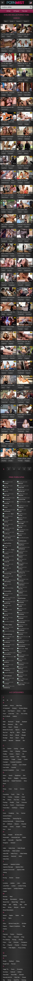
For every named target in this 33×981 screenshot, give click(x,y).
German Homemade (8, 821)
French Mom (6, 807)
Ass (18, 713)
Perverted (16, 937)
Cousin (25, 759)
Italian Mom (6, 859)
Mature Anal (6, 902)
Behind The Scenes (8, 729)
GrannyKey (6, 557)
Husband (13, 842)
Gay (17, 813)
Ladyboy (12, 883)
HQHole (20, 576)
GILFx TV (5, 619)
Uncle (25, 36)
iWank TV (5, 487)
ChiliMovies (21, 507)
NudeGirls (20, 676)
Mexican (23, 902)
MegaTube (21, 299)
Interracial (13, 856)
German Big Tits (17, 818)
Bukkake (18, 740)
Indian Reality (23, 853)
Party (4, 937)
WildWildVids (6, 687)
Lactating (5, 883)
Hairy (4, 834)
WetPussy (20, 668)
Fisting (23, 799)
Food (17, 802)
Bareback (24, 721)
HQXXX (20, 535)
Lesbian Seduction (18, 888)
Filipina (9, 799)
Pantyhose (19, 934)
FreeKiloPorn (21, 642)
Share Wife (14, 974)
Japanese (5, 864)
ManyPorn (20, 626)
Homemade (6, 837)
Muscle (23, 907)
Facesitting (6, 794)
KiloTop (5, 547)
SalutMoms (6, 662)
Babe (27, 446)
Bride (26, 80)
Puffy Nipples (12, 947)
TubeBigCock (6, 670)
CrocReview (6, 679)
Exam (15, 789)
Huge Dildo (19, 840)
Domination (24, 778)
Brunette (11, 740)
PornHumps (21, 580)
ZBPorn (20, 80)
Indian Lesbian (16, 850)
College (11, 226)
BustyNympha (21, 622)
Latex (18, 883)
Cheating (17, 751)
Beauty (16, 727)
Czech (23, 770)
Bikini (18, 732)
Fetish (23, 797)
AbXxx (20, 95)
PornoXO (20, 109)
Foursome (24, 802)
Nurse (9, 95)
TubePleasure (6, 511)
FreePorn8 (20, 197)
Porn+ (12, 549)
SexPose (20, 568)
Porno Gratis (6, 638)
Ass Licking (24, 713)
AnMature (20, 557)
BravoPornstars (22, 598)
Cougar (13, 759)
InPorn (3, 139)
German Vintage (20, 821)
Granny (12, 256)
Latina (24, 883)
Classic (18, 754)
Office (4, 923)
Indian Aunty (12, 848)
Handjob (10, 834)
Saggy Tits (5, 969)
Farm (18, 794)
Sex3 (12, 513)
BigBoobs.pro (21, 491)
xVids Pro (20, 588)
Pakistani (5, 934)
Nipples (11, 915)
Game (4, 813)
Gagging (27, 358)
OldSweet (5, 595)
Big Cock (5, 732)
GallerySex (20, 495)
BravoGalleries (21, 646)
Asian (4, 713)
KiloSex (5, 585)
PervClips (4, 51)
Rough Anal (6, 964)
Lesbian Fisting (22, 885)
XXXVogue (4, 431)
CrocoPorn (6, 666)
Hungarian (5, 842)
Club (18, 756)
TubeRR (20, 606)
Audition (15, 716)
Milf (10, 904)
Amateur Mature (23, 708)
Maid (11, 896)
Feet (4, 797)
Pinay (22, 937)
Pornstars (16, 942)
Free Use (5, 805)
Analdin (20, 226)
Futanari (22, 807)
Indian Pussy (14, 853)
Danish (10, 775)
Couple (19, 759)
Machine (5, 896)
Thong (28, 51)
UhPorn (19, 652)
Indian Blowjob (21, 848)
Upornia (4, 373)
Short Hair (17, 977)
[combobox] (16, 7)
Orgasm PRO (21, 684)
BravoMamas (6, 642)
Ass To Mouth (6, 716)
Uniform (27, 285)
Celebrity (5, 751)
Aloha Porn (6, 628)
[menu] (2, 3)
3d (7, 700)
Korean (17, 877)
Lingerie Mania (7, 537)
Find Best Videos (7, 624)
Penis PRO (20, 680)
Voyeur (10, 168)
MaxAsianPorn (7, 654)
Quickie (5, 955)
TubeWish (20, 592)
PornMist (15, 2)
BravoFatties (21, 656)
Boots (11, 737)
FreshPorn (6, 553)
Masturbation (13, 899)
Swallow (10, 373)
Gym (4, 829)
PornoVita (5, 517)
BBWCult (20, 519)
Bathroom (10, 724)
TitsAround (20, 618)
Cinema (11, 754)
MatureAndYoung (7, 634)
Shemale (21, 974)
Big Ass (18, 729)
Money (26, 153)
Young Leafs (21, 487)
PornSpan (5, 483)
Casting (26, 168)
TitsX (26, 648)
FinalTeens (6, 577)
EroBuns (20, 610)
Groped (18, 826)
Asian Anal (11, 713)
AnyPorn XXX (6, 599)
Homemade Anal (15, 837)
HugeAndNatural (7, 675)
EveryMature (21, 630)
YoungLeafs (6, 561)
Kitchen (11, 877)
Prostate (17, 945)
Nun (22, 915)
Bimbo (24, 732)
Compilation (6, 759)
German (23, 813)
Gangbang (28, 109)
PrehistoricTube (7, 573)
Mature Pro (6, 650)
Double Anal (6, 781)
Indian (4, 848)
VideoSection (5, 124)
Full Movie (14, 807)
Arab (24, 711)
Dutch (4, 783)
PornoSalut (6, 683)
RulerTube (5, 525)
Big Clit (24, 729)
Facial (26, 241)
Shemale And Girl (7, 977)
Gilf (4, 824)
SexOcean (4, 109)
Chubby (27, 124)
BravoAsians (6, 646)
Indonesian (5, 856)
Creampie (10, 153)
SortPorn (4, 168)
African (12, 705)
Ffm (4, 799)
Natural (5, 915)
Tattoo (8, 36)
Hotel (4, 840)
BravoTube (6, 565)
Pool (10, 942)
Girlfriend (9, 824)
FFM (12, 197)
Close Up (5, 756)
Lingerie (27, 226)
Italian (20, 856)
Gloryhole (23, 824)
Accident (5, 705)
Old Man (24, 923)
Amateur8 (4, 241)
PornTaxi (20, 561)
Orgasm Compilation (15, 926)
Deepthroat (27, 270)
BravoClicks (21, 664)
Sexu (3, 36)
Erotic (10, 789)
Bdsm (4, 727)
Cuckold (14, 764)
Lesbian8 (4, 80)
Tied (8, 387)
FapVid (5, 569)
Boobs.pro (20, 483)
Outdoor (5, 929)
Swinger (10, 212)
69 (11, 700)
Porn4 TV (5, 491)
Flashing (5, 802)
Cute (17, 770)
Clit (23, 754)
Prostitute (24, 945)
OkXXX (20, 124)
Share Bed (5, 974)
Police (4, 942)
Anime (18, 711)
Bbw (21, 724)
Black (11, 735)
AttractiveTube (21, 499)
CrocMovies (21, 531)
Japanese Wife (20, 869)
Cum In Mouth (22, 764)
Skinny (10, 446)
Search (31, 7)
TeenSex (20, 660)
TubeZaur (5, 521)
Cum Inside (6, 767)
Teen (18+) (27, 95)
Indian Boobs (6, 850)
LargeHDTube (6, 603)
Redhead (27, 139)
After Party (19, 705)
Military (15, 904)
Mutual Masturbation (8, 910)
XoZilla (3, 95)
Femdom (17, 797)
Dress (25, 781)
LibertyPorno (21, 545)
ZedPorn (4, 343)
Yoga (10, 241)
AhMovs (5, 611)
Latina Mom (6, 885)
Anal (27, 431)
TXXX (19, 168)
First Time (16, 799)
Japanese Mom (19, 867)
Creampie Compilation (16, 762)
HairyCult (5, 615)
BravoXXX (20, 634)
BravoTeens (21, 51)
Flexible (12, 802)
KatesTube (21, 65)
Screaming (19, 969)
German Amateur (7, 816)
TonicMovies (6, 529)
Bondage (5, 737)
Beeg (3, 314)
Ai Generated (6, 708)
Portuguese (24, 942)
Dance (27, 256)
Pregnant (10, 945)
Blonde (17, 735)
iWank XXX (6, 495)
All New (8, 11)
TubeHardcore (21, 549)
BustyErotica (21, 584)
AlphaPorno (5, 358)
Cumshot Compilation (8, 770)
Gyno (25, 212)
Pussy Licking (21, 947)
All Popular (16, 11)
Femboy (10, 797)
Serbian (19, 972)
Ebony (4, 789)
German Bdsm (6, 818)
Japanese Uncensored (8, 869)
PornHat (20, 182)
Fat (23, 794)
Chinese (25, 751)
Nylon (10, 918)
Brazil (17, 737)
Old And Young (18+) (14, 923)
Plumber (21, 939)
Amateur (14, 708)
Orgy (11, 299)
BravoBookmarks (22, 541)
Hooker (24, 837)
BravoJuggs (21, 523)
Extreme (22, 789)
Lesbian (27, 182)
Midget (4, 904)
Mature (21, 899)
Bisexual (5, 735)
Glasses (17, 824)
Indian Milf (5, 853)
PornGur (5, 507)
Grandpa (5, 826)
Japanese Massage (8, 867)
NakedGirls (20, 672)
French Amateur (20, 805)
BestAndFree (6, 499)
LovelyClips (6, 503)
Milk (21, 904)
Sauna (12, 969)
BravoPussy (6, 533)
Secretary (28, 314)
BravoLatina (21, 602)
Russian (13, 964)
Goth (26, 329)
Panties (12, 934)
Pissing (10, 139)
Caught (22, 748)
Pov (4, 945)
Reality (4, 961)
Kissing (5, 877)
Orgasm (9, 314)
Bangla (18, 721)
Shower (24, 977)
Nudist (17, 915)
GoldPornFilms (7, 581)
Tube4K (20, 511)
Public (4, 947)
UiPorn (20, 36)
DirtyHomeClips (7, 591)
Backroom (10, 721)
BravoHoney (21, 614)
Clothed (12, 756)
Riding (17, 961)
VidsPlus (20, 515)
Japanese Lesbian (15, 864)
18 (3, 700)
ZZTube (5, 607)
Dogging (9, 329)
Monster (12, 358)
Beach (10, 727)
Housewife (10, 840)
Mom (4, 907)
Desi (24, 775)
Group (24, 826)
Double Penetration (16, 781)
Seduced (12, 972)
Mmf (26, 904)
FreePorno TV (21, 572)
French (12, 805)
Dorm (10, 51)
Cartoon (9, 748)
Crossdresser (6, 764)
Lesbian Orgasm (7, 888)
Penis (9, 937)
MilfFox (20, 358)
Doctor (9, 778)
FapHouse (4, 65)
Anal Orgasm (11, 711)
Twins (11, 65)
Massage (5, 899)
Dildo (4, 778)
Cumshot (12, 402)
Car (4, 748)
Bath (4, 724)
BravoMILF (20, 564)
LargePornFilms (7, 543)
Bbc (16, 724)
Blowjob (24, 735)
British (4, 740)
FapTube (20, 527)
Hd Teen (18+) (18, 834)
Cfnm (11, 751)
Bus (24, 740)
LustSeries (20, 553)
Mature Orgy (15, 902)
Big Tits (12, 732)
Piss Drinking (6, 939)
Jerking (5, 872)
